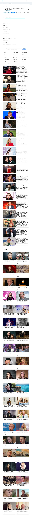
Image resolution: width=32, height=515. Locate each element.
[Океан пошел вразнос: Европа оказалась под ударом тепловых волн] (22, 389)
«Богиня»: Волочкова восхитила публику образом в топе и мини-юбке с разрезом (22, 222)
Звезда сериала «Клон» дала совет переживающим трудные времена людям (22, 177)
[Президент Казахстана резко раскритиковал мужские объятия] (9, 429)
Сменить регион (7, 10)
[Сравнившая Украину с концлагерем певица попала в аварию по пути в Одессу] (9, 350)
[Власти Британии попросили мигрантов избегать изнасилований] (22, 455)
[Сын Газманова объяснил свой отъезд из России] (9, 258)
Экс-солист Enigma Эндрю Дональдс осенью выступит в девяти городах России (22, 104)
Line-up (7, 27)
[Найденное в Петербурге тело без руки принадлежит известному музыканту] (22, 324)
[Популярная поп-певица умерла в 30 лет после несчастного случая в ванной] (22, 284)
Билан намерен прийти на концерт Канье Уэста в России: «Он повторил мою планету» (22, 186)
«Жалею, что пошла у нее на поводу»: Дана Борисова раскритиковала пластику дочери (22, 123)
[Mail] (2, 1)
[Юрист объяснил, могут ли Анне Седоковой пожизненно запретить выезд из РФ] (9, 508)
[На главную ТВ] (4, 1)
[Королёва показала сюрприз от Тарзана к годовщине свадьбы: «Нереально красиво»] (9, 337)
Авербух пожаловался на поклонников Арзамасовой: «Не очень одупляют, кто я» (21, 159)
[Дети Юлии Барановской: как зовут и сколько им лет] (22, 482)
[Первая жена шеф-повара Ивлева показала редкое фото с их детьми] (9, 363)
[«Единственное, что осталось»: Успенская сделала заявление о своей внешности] (22, 429)
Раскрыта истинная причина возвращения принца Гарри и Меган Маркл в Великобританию (22, 132)
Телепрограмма (5, 6)
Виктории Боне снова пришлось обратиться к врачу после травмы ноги (21, 68)
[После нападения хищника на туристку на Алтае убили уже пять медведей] (22, 337)
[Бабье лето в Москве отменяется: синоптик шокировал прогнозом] (9, 311)
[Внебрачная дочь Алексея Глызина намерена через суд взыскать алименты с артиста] (9, 324)
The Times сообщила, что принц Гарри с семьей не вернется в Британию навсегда (21, 231)
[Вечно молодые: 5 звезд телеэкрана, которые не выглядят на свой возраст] (22, 468)
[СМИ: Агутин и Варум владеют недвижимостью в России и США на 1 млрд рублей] (22, 416)
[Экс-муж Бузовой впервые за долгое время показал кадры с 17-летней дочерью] (9, 455)
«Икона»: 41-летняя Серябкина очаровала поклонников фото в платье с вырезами (22, 168)
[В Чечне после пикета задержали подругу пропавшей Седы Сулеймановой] (9, 495)
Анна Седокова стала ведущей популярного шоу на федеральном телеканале (22, 141)
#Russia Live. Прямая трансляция (10, 38)
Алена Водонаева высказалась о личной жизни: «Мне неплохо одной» (22, 195)
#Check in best (8, 29)
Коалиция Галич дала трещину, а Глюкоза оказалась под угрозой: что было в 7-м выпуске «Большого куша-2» (21, 95)
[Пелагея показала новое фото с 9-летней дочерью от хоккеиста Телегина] (22, 363)
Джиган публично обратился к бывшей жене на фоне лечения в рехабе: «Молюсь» (22, 77)
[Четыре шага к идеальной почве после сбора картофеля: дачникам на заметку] (9, 482)
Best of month (8, 23)
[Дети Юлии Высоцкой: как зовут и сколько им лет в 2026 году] (22, 376)
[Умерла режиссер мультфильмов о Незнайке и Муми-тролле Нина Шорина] (22, 495)
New (6, 25)
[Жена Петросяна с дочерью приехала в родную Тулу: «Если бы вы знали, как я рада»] (9, 403)
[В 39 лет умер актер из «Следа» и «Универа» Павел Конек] (22, 442)
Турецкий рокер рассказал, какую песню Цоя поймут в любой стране (22, 213)
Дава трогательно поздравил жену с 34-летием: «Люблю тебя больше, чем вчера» (22, 150)
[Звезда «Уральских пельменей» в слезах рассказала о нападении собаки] (9, 442)
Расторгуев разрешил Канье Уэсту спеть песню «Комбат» (22, 240)
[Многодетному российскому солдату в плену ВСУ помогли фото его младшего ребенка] (22, 258)
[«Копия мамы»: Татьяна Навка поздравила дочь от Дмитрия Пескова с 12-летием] (9, 468)
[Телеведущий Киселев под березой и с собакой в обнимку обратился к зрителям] (9, 284)
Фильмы (20, 12)
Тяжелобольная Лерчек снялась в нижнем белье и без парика (21, 86)
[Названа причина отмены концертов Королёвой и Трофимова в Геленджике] (9, 297)
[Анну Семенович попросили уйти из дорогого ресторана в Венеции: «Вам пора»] (9, 271)
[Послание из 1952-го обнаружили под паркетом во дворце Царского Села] (22, 271)
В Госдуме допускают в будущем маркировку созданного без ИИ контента (22, 113)
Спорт (28, 12)
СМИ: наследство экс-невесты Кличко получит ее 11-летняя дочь (22, 204)
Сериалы (24, 12)
